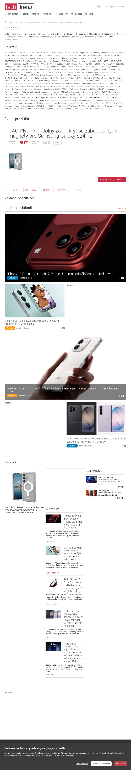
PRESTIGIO (31, 95)
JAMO (96, 78)
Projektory (10, 37)
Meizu (95, 84)
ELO (100, 67)
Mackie (118, 81)
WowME (51, 109)
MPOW (39, 86)
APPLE (34, 55)
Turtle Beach (62, 106)
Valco (119, 106)
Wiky (43, 109)
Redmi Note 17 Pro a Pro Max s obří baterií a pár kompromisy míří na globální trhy (63, 390)
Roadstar (16, 98)
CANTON (66, 61)
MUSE (54, 86)
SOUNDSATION (111, 100)
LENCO (68, 81)
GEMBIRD (19, 72)
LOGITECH (107, 81)
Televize (21, 37)
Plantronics (76, 92)
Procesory (90, 37)
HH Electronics (11, 75)
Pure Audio (44, 95)
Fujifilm (96, 69)
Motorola (21, 86)
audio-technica (95, 55)
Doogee (54, 67)
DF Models (18, 67)
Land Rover (44, 81)
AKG (67, 53)
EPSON (16, 69)
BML (96, 58)
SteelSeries (30, 103)
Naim (74, 86)
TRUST (51, 106)
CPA (43, 64)
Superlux (58, 103)
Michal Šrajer (27, 278)
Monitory (33, 37)
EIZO (87, 67)
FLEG (58, 69)
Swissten (67, 103)
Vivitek (28, 109)
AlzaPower (95, 53)
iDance (29, 78)
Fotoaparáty (108, 34)
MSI (46, 86)
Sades (53, 98)
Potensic (9, 95)
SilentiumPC (18, 100)
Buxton (39, 61)
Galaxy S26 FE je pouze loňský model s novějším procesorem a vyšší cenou (32, 322)
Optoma (74, 89)
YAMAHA (89, 109)
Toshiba (9, 106)
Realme (106, 95)
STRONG (40, 103)
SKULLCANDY (31, 100)
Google (69, 72)
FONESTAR (67, 69)
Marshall (39, 84)
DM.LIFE (45, 67)
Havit (114, 72)
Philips (55, 92)
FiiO (51, 69)
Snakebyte (44, 100)
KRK (24, 81)
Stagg (20, 103)
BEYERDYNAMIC (52, 58)
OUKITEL (92, 89)
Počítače (59, 14)
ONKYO (57, 89)
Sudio (49, 103)
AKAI (61, 53)
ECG (70, 67)
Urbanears (110, 106)
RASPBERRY (62, 95)
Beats (32, 58)
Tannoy (84, 103)
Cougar (17, 64)
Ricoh (8, 98)
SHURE (115, 98)
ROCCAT (26, 98)
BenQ (40, 58)
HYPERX (97, 75)
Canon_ (57, 61)
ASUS (72, 55)
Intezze (63, 78)
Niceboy (96, 86)
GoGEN (59, 72)
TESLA (109, 103)
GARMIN (9, 72)
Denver (8, 67)
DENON (90, 64)
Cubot (60, 64)
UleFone (73, 106)
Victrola (8, 109)
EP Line (8, 69)
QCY (52, 95)
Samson (62, 98)
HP (63, 75)
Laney (54, 81)
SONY (63, 100)
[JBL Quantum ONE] (91, 482)
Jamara (88, 78)
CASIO (93, 61)
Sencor (84, 98)
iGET (36, 78)
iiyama (44, 78)
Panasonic (112, 89)
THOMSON (119, 103)
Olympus (38, 89)
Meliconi (104, 84)
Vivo (36, 109)
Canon (48, 61)
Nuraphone (27, 89)
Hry (66, 14)
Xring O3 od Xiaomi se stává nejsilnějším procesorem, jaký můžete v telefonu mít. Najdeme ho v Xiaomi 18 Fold (73, 652)
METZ (113, 84)
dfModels (28, 67)
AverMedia (118, 55)
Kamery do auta (62, 37)
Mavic (58, 84)
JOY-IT (112, 78)
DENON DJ (100, 64)
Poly (117, 92)
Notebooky (82, 34)
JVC (119, 78)
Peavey (16, 92)
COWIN (26, 64)
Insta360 (54, 78)
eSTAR (25, 69)
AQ (41, 55)
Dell (81, 64)
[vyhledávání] (98, 6)
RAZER (81, 95)
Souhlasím (120, 763)
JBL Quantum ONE (105, 477)
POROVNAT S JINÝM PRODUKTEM (112, 179)
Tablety (26, 34)
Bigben (64, 58)
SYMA (76, 103)
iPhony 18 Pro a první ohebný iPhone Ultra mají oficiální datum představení (60, 274)
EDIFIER (78, 67)
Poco (86, 92)
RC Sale (90, 95)
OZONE (101, 89)
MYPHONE (64, 86)
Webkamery (77, 37)
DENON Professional (115, 64)
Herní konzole (69, 34)
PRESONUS (19, 95)
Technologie (46, 14)
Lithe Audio (95, 81)
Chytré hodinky (38, 34)
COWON (35, 64)
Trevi (17, 106)
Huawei (77, 75)
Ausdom (107, 55)
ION (71, 78)
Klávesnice (111, 37)
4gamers (12, 53)
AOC (122, 53)
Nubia (8, 89)
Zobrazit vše (121, 208)
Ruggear (44, 98)
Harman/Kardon (102, 72)
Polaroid (95, 92)
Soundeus (72, 100)
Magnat (20, 84)
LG (85, 81)
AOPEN (15, 55)
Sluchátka (95, 34)
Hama (77, 72)
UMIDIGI (92, 106)
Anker (114, 53)
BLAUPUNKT (87, 58)
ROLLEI (35, 98)
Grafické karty (11, 40)
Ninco (113, 86)
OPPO (65, 89)
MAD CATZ (10, 84)
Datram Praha (70, 64)
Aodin (8, 55)
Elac (94, 67)
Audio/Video (76, 14)
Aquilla (56, 55)
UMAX (83, 106)
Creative (51, 64)
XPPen (79, 109)
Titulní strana (12, 22)
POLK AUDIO (106, 92)
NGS (88, 86)
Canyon (76, 61)
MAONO (30, 84)
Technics (100, 103)
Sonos (54, 100)
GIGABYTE (39, 72)
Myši (100, 37)
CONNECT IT (117, 61)
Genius (29, 72)
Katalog (35, 14)
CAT (100, 61)
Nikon (104, 86)
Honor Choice (46, 75)
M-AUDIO (49, 84)
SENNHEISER (95, 98)
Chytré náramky (53, 34)
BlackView (74, 58)
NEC (81, 86)
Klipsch (9, 81)
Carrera (85, 61)
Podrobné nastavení (101, 763)
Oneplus (48, 89)
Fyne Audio (116, 69)
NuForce (16, 89)
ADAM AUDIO (41, 53)
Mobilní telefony (12, 14)
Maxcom (67, 84)
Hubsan (87, 75)
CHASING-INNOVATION (15, 78)
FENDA (44, 69)
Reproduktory (47, 37)
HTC (69, 75)
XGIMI (60, 109)
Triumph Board (27, 106)
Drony (120, 34)
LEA (61, 81)
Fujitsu (106, 69)
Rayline (72, 95)
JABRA (79, 78)
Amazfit (105, 53)
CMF (106, 61)
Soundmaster (85, 100)
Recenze (25, 14)
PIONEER (65, 92)
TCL (92, 103)
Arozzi (64, 55)
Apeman (25, 55)
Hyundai (107, 75)
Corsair (9, 64)
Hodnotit (57, 143)
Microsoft (10, 86)
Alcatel (75, 53)
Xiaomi (69, 109)
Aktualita (12, 278)
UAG (20, 22)
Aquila (48, 55)
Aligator (84, 53)
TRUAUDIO (41, 106)
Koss (17, 81)
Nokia (120, 86)
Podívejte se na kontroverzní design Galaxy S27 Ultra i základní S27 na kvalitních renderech (96, 440)
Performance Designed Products (36, 92)
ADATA (53, 53)
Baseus (24, 58)
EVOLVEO (34, 69)
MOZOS (30, 86)
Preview (10, 328)
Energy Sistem (111, 67)
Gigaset (50, 72)
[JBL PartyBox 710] (91, 495)
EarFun (63, 67)
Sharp (107, 98)
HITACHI (34, 75)
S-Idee (8, 100)
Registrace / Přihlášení (116, 7)
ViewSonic (19, 109)
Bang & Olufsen (12, 58)
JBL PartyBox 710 (105, 491)
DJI (36, 67)
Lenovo (77, 81)
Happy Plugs (87, 72)
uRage (100, 106)
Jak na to (89, 14)
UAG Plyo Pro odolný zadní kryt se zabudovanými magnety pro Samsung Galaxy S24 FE (53, 22)
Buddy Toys (28, 61)
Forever (77, 69)
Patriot (8, 92)
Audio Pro (82, 55)
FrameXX (86, 69)
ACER (30, 53)
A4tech (21, 53)
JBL (104, 78)
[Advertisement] (96, 304)
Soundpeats (97, 100)
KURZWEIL (33, 81)
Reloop (114, 95)
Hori (56, 75)
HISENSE (24, 75)
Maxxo (76, 84)
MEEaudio (86, 84)
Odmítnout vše (82, 763)
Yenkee (99, 109)
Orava (83, 89)
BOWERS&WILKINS (13, 61)
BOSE (104, 58)
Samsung (73, 98)
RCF (98, 95)
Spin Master (10, 103)
